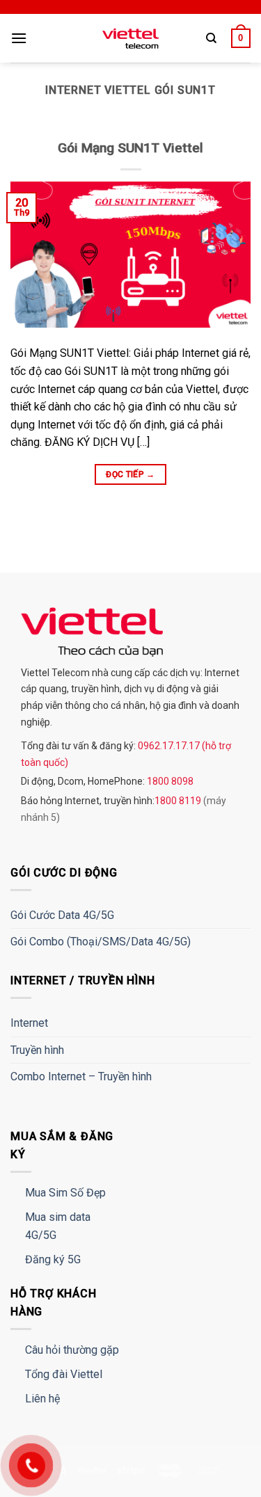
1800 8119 (179, 800)
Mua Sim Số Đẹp (65, 1192)
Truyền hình (37, 1050)
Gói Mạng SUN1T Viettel (130, 148)
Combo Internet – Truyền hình (81, 1076)
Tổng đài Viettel (63, 1374)
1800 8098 (169, 781)
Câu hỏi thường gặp (72, 1349)
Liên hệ (42, 1398)
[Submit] (224, 80)
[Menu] (18, 38)
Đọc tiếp (130, 474)
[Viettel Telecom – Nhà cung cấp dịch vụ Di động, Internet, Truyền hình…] (131, 39)
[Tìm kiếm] (211, 38)
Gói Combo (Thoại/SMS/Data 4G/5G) (100, 941)
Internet (29, 1023)
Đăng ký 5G (53, 1259)
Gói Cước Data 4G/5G (62, 915)
